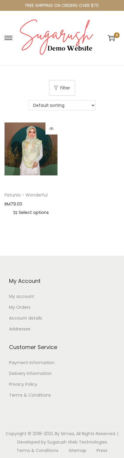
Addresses (19, 329)
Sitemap (77, 450)
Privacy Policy (23, 384)
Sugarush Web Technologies (77, 442)
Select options (34, 212)
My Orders (19, 307)
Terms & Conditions (30, 395)
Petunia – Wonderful (26, 195)
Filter (65, 88)
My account (21, 296)
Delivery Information (30, 373)
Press (102, 450)
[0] (111, 38)
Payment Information (31, 363)
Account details (25, 318)
